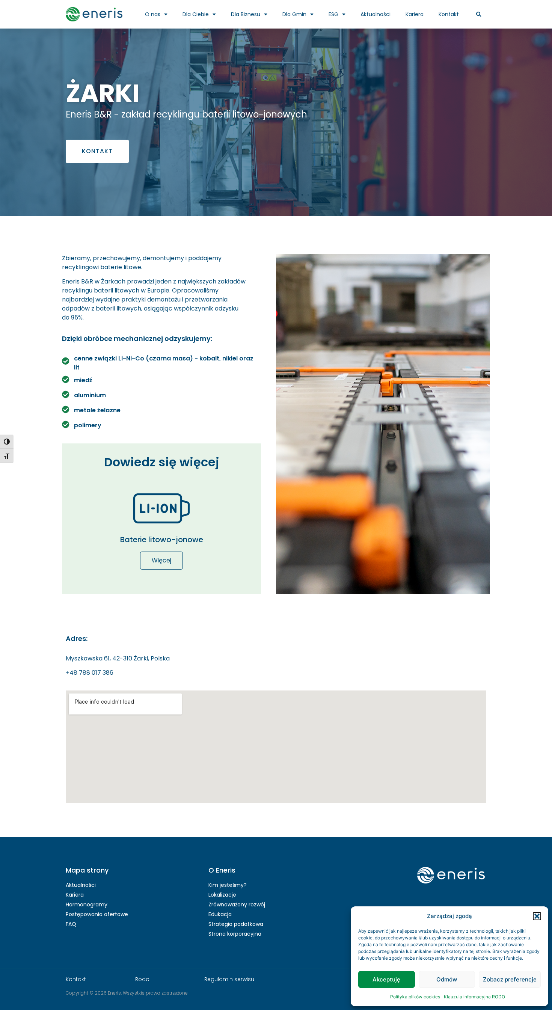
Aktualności (375, 14)
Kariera (415, 14)
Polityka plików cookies (415, 996)
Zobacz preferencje (510, 979)
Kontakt (449, 14)
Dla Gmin (294, 14)
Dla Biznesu (245, 14)
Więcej (161, 560)
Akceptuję (386, 979)
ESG (333, 14)
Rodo (142, 979)
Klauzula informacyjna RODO (474, 996)
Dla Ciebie (195, 14)
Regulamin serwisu (229, 979)
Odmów (446, 979)
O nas (152, 14)
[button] (537, 916)
